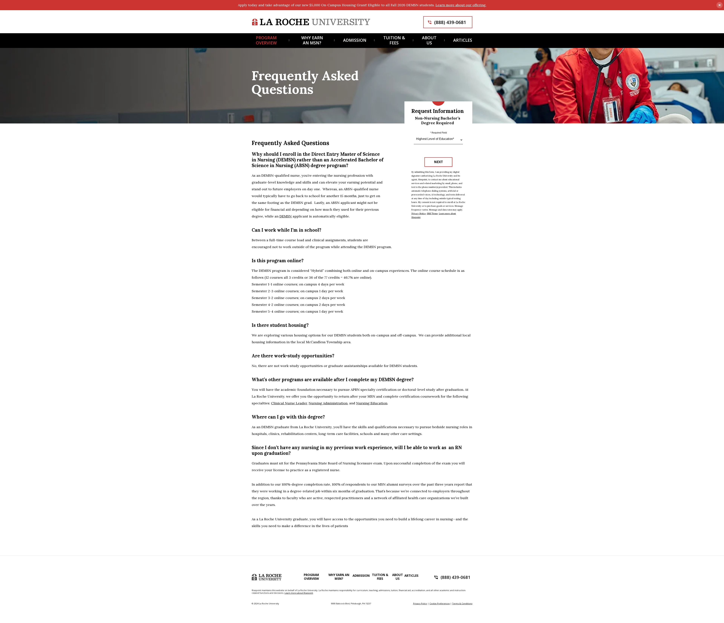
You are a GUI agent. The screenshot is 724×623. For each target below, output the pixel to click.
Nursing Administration (328, 403)
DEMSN (285, 216)
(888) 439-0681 (450, 22)
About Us (429, 40)
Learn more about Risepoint (299, 592)
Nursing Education (371, 403)
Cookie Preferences (439, 603)
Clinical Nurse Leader (289, 403)
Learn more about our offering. (461, 5)
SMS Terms (432, 213)
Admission (354, 40)
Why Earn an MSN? (312, 40)
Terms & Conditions (462, 603)
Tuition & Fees (394, 40)
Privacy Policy (420, 603)
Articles (462, 40)
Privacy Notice (418, 213)
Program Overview (266, 40)
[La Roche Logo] (311, 22)
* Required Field (438, 133)
